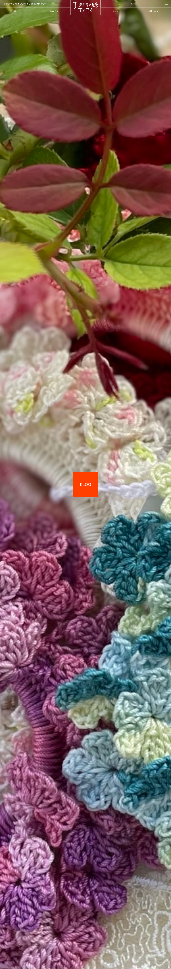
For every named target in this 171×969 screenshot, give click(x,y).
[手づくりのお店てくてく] (85, 7)
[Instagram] (131, 3)
